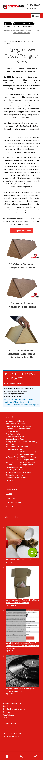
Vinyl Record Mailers (13, 434)
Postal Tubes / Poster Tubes (23, 24)
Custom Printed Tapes (14, 475)
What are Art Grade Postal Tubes (18, 559)
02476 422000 (33, 4)
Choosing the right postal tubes (18, 426)
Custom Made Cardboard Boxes (18, 429)
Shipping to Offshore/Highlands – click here (19, 399)
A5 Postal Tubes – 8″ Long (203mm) (19, 465)
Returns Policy (11, 507)
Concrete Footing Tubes (15, 439)
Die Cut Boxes (11, 444)
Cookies (9, 494)
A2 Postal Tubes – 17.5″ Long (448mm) (21, 457)
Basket (36, 756)
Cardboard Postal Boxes (15, 436)
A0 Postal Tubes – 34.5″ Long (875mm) (21, 452)
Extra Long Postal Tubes (15, 470)
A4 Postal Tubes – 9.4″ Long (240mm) (20, 462)
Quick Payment (11, 489)
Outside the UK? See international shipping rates (21, 405)
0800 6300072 (33, 8)
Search (21, 756)
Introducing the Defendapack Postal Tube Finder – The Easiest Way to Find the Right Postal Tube (22, 645)
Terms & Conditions (13, 502)
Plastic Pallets (11, 480)
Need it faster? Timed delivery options (17, 402)
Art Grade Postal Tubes (15, 421)
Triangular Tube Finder (21, 231)
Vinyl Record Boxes (13, 431)
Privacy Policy (11, 498)
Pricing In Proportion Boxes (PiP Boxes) (21, 441)
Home (9, 24)
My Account (7, 756)
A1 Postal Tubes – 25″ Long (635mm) (20, 454)
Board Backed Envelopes (15, 423)
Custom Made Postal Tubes (16, 477)
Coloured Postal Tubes (14, 467)
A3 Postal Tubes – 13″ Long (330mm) (20, 459)
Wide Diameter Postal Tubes (17, 447)
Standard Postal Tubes (14, 449)
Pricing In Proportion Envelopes (18, 472)
